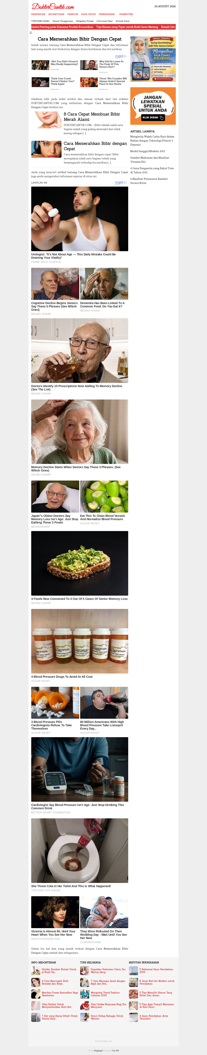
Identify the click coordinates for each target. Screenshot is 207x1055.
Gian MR (115, 1051)
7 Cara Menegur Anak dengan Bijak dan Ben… (108, 982)
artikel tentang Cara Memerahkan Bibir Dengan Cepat (93, 172)
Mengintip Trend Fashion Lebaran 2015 (105, 994)
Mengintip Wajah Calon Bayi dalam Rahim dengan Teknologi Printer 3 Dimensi (152, 140)
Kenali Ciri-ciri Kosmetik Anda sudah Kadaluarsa (151, 26)
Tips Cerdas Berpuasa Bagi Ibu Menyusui (108, 1005)
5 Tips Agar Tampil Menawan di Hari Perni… (157, 1005)
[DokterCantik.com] (53, 5)
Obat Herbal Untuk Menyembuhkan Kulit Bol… (57, 1005)
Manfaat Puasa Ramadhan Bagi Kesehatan (60, 994)
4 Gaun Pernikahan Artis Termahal (154, 1017)
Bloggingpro (98, 1051)
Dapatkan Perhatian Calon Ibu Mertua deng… (108, 970)
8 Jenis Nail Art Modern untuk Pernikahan (157, 982)
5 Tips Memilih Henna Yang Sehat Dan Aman (156, 994)
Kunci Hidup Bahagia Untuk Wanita (107, 1017)
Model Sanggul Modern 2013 (147, 151)
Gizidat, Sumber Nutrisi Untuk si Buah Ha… (59, 970)
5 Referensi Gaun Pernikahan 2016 (156, 970)
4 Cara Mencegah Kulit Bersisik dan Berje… (55, 982)
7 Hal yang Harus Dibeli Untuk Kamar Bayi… (60, 1017)
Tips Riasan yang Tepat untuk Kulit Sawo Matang (86, 26)
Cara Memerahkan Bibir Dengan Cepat (84, 45)
